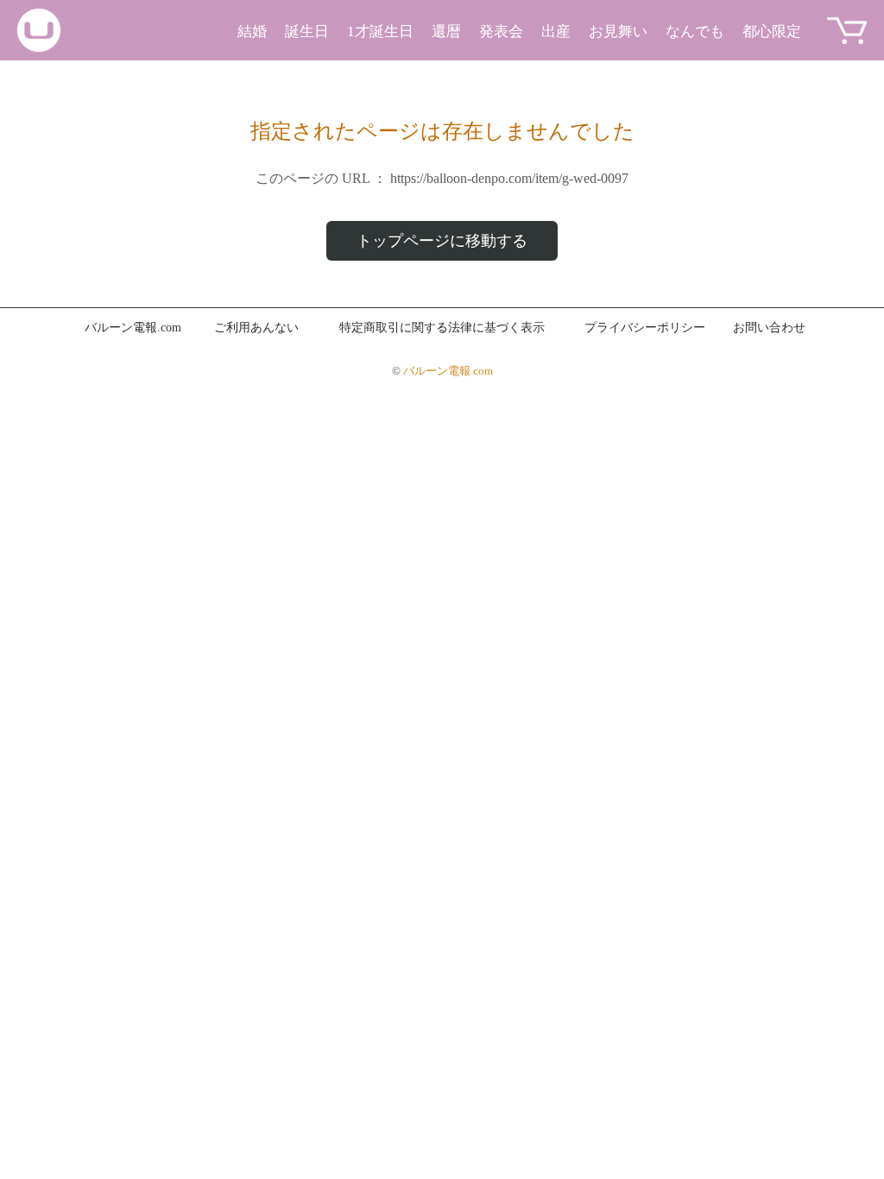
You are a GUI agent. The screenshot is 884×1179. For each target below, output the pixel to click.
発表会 (501, 31)
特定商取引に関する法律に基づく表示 (442, 327)
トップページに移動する (442, 240)
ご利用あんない (256, 327)
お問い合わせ (769, 327)
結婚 (252, 31)
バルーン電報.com (133, 327)
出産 (556, 31)
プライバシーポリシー (644, 327)
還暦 (446, 31)
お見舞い (618, 31)
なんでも (695, 31)
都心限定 (771, 31)
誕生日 (307, 31)
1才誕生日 (380, 31)
